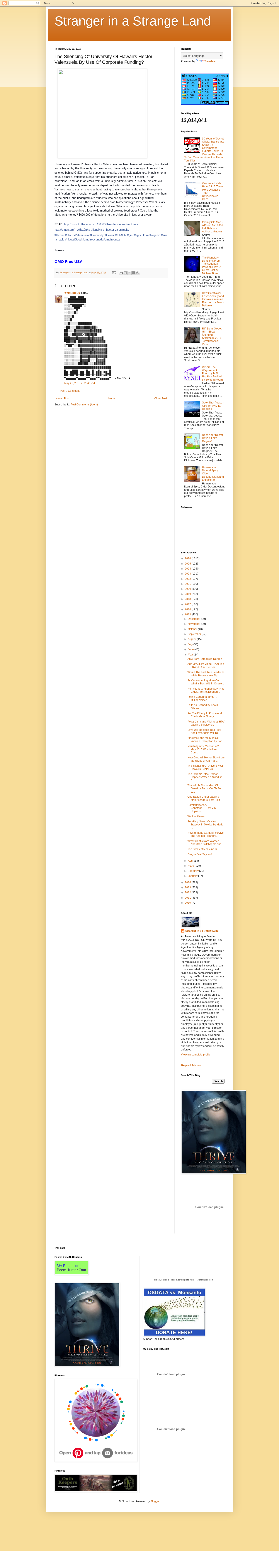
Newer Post (62, 398)
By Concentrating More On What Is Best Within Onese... (205, 682)
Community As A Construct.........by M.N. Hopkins (202, 808)
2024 (188, 568)
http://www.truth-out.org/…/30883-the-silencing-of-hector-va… (102, 224)
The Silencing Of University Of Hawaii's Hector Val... (205, 767)
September (195, 634)
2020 (188, 588)
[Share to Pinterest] (138, 273)
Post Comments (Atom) (84, 404)
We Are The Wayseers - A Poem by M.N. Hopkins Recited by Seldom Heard (212, 373)
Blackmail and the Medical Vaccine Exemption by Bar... (205, 739)
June (191, 649)
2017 (188, 604)
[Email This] (121, 273)
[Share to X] (129, 273)
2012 (188, 892)
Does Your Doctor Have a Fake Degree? (212, 438)
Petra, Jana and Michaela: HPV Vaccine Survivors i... (206, 723)
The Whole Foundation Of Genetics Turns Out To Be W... (204, 788)
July (190, 644)
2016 (188, 609)
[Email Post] (114, 272)
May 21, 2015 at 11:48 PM (79, 383)
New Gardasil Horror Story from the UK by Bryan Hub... (206, 759)
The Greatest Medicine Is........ (204, 849)
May (191, 654)
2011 (188, 897)
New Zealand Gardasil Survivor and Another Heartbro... (206, 834)
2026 (188, 558)
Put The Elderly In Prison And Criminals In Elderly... (204, 715)
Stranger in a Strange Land (132, 21)
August (192, 639)
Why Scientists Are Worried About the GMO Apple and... (205, 843)
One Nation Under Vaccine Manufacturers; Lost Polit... (204, 798)
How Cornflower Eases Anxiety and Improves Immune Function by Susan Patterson (213, 299)
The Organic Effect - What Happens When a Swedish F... (204, 777)
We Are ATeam (195, 816)
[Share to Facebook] (133, 273)
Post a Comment (70, 390)
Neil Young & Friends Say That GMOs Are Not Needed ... (205, 690)
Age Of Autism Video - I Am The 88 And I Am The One (205, 665)
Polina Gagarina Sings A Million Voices (201, 698)
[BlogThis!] (125, 273)
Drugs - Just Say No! (199, 854)
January (193, 875)
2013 (188, 887)
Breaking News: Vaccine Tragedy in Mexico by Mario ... (205, 824)
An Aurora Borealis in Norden (204, 658)
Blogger (155, 1501)
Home (112, 398)
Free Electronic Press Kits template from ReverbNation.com (183, 1280)
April (191, 860)
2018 (188, 599)
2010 (188, 902)
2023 (188, 573)
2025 (188, 563)
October (193, 629)
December (194, 618)
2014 (188, 882)
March (192, 865)
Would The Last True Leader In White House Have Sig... (205, 674)
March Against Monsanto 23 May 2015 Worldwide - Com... (203, 749)
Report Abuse (191, 1065)
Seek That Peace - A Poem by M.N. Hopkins (213, 405)
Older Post (160, 398)
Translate (210, 61)
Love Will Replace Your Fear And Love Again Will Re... (204, 731)
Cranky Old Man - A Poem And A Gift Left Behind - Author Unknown (212, 227)
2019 (188, 594)
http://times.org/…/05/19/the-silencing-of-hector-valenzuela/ (91, 229)
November (194, 623)
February (193, 870)
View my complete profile (196, 1054)
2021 (188, 583)
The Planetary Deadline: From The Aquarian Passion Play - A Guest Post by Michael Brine (211, 265)
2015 (188, 614)
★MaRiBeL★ (72, 292)
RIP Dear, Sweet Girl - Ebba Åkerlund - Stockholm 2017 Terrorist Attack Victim (211, 336)
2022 (188, 578)
